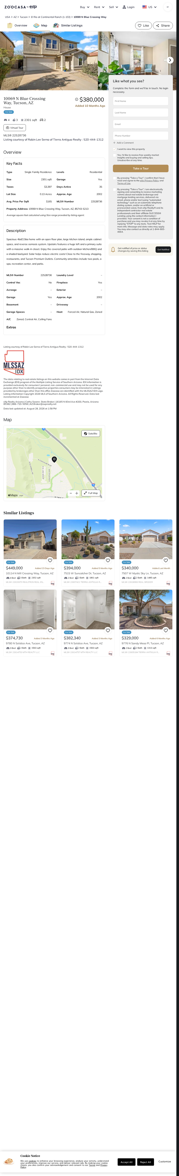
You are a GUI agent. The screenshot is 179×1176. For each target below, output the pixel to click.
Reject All (145, 1162)
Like (146, 25)
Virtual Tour (16, 127)
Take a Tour (141, 168)
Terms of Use (123, 183)
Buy (82, 7)
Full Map (93, 493)
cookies (32, 1160)
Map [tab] (44, 25)
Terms (92, 1165)
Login (130, 7)
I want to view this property (131, 149)
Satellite (92, 433)
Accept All (127, 1162)
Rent (97, 7)
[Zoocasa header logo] (20, 7)
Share (165, 25)
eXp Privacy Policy (149, 180)
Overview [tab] (21, 25)
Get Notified (163, 249)
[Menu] (168, 7)
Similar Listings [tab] (72, 25)
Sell (111, 7)
